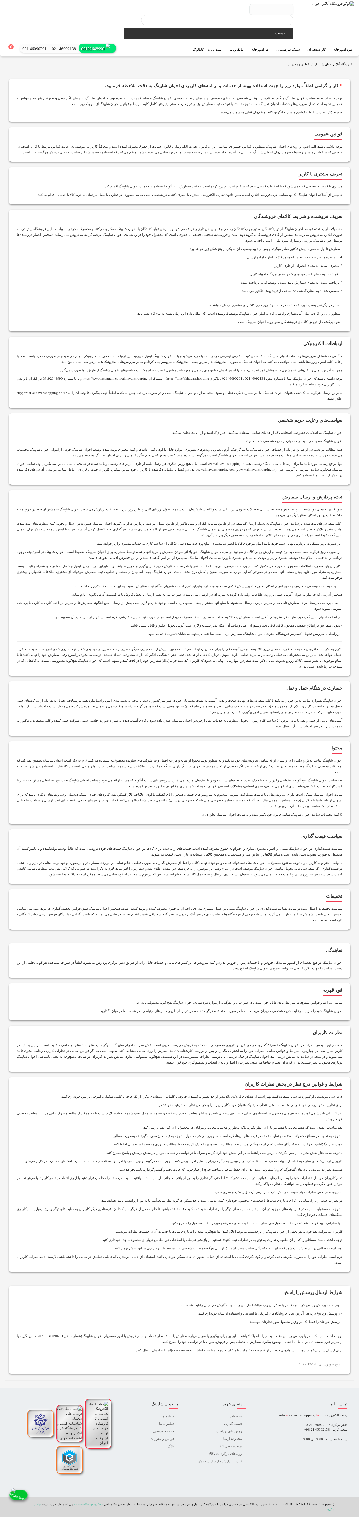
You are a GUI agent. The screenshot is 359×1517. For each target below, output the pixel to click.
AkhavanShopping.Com (88, 1504)
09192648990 (92, 49)
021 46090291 (34, 48)
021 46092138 (64, 48)
